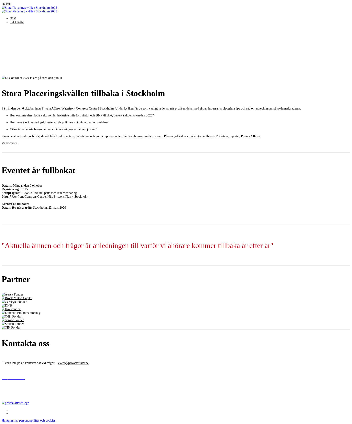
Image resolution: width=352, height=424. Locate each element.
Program (17, 22)
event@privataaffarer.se (73, 363)
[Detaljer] (12, 294)
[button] (29, 420)
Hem (13, 18)
